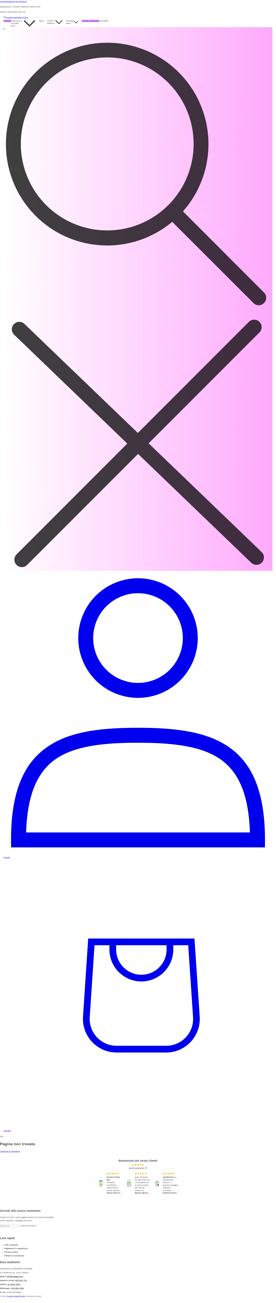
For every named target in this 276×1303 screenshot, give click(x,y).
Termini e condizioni (14, 1256)
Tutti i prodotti (11, 1245)
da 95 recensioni (136, 1168)
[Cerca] (138, 299)
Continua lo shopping (10, 1151)
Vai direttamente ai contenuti (13, 2)
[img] (138, 1164)
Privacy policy (11, 1252)
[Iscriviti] (35, 1226)
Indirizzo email (28, 1226)
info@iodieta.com (15, 1276)
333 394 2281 (17, 1288)
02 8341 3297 (14, 1284)
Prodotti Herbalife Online (15, 1296)
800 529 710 (21, 1280)
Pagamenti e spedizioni (16, 1248)
